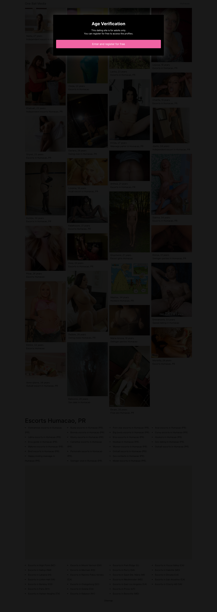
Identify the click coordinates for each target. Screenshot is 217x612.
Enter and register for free (108, 44)
